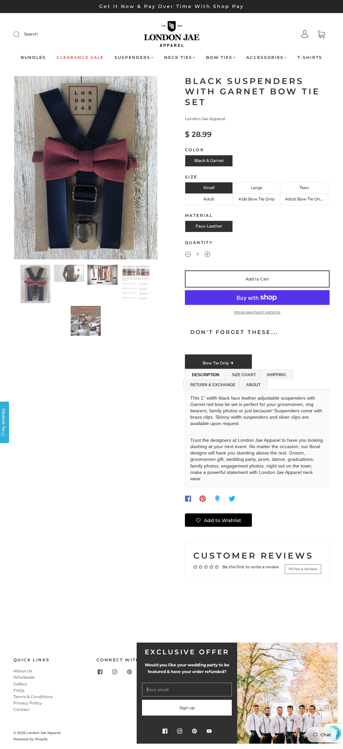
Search (31, 33)
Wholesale (24, 677)
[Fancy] (217, 498)
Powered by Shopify (30, 739)
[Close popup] (330, 650)
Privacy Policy (27, 702)
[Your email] (187, 689)
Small (208, 187)
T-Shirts (309, 57)
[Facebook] (188, 498)
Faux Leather (209, 226)
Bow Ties (219, 57)
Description (205, 374)
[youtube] (209, 731)
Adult (208, 198)
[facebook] (99, 671)
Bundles (33, 57)
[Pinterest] (202, 498)
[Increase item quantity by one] (207, 255)
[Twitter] (232, 498)
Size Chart (244, 374)
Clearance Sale (80, 57)
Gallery (20, 683)
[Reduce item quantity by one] (188, 255)
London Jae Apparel (205, 118)
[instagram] (114, 671)
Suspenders (132, 57)
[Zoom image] (86, 169)
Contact (21, 709)
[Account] (305, 34)
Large (256, 187)
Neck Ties (178, 57)
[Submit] (20, 34)
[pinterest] (129, 671)
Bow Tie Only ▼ (218, 362)
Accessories (265, 57)
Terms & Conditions (33, 696)
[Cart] (321, 35)
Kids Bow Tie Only (256, 198)
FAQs (18, 690)
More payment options (257, 312)
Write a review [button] (303, 568)
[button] (28, 169)
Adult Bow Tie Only (304, 198)
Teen (304, 187)
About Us (22, 670)
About (253, 385)
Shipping (276, 374)
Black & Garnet (209, 160)
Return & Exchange (212, 385)
